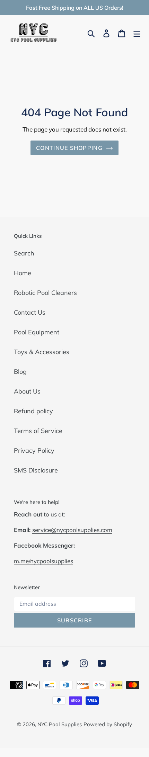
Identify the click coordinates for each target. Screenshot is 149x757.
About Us (27, 391)
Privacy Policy (34, 450)
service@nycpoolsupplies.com (72, 529)
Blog (20, 372)
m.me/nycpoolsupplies (43, 561)
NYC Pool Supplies (59, 724)
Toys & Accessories (41, 352)
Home (22, 273)
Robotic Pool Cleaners (45, 293)
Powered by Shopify (108, 724)
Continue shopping (69, 147)
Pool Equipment (36, 332)
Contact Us (29, 312)
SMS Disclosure (36, 470)
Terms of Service (38, 431)
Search (24, 253)
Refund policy (33, 411)
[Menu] (136, 33)
